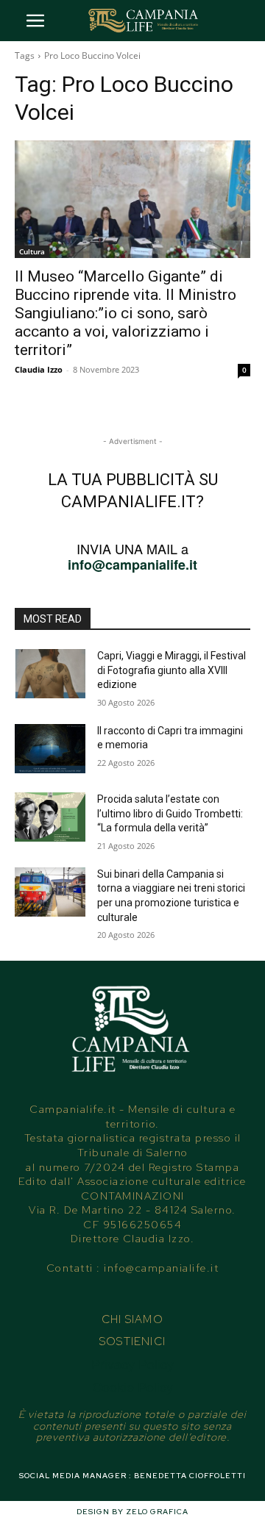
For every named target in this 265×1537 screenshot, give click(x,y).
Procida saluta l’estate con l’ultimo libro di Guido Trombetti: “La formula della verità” (170, 813)
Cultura (32, 251)
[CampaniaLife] (144, 20)
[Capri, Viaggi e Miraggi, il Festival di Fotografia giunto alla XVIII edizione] (50, 673)
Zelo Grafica (157, 1511)
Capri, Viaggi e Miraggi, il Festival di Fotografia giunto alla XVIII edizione (171, 670)
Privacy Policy (132, 1363)
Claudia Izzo (39, 369)
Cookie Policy (133, 1386)
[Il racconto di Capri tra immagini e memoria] (50, 748)
